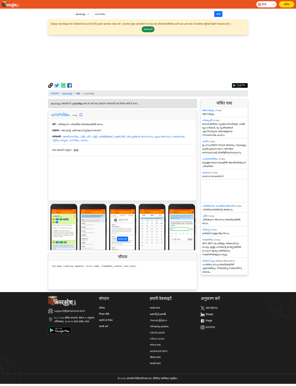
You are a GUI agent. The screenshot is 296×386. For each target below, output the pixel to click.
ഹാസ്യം (60, 114)
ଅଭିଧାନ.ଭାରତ (157, 338)
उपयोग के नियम (106, 320)
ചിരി (82, 136)
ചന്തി (205, 141)
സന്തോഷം (178, 136)
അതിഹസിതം (71, 136)
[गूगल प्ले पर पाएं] (240, 85)
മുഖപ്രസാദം (163, 136)
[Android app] (59, 330)
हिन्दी (76, 150)
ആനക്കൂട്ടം (208, 110)
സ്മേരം (64, 140)
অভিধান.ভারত (155, 345)
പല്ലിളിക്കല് (105, 136)
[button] (59, 226)
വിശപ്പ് (205, 229)
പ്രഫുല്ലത (133, 136)
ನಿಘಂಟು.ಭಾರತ (157, 332)
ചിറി (88, 136)
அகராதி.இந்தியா (158, 320)
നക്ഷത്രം (207, 239)
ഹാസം (84, 140)
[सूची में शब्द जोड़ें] (81, 115)
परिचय (102, 308)
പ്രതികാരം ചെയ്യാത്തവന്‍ (218, 205)
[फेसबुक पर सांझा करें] (69, 85)
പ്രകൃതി (207, 120)
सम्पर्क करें (103, 326)
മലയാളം (67, 93)
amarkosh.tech (158, 351)
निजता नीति (104, 314)
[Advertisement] (148, 59)
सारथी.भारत (155, 363)
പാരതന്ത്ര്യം (210, 158)
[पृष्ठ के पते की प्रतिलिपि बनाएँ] (51, 85)
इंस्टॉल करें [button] (122, 238)
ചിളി (94, 136)
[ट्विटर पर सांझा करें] (57, 85)
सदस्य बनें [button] (148, 29)
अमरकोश (55, 93)
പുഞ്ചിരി (119, 136)
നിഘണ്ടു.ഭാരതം (159, 326)
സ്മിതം (55, 140)
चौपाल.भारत (155, 357)
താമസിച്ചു (208, 260)
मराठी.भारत (155, 308)
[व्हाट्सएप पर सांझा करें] (63, 85)
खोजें (218, 14)
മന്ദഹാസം (147, 136)
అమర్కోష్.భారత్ (158, 314)
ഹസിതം (74, 140)
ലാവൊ (206, 172)
